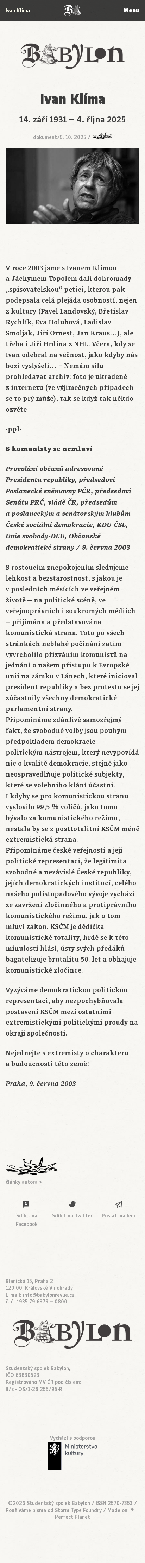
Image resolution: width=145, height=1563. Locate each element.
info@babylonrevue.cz (49, 1294)
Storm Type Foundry (78, 1510)
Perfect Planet (72, 1516)
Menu (131, 10)
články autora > (24, 1181)
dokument (45, 137)
